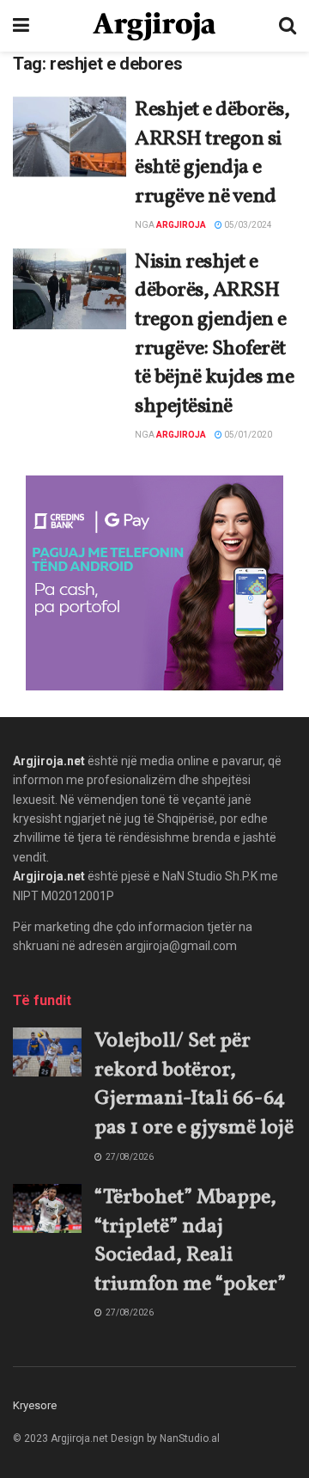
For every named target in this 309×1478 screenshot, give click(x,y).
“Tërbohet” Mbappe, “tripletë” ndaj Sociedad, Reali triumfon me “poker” (190, 1241)
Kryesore (35, 1405)
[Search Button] (287, 26)
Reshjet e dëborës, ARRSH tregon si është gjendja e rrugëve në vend (212, 153)
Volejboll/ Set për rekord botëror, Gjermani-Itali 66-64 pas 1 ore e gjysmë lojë (194, 1085)
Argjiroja (181, 225)
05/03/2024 (247, 225)
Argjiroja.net (49, 761)
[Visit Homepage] (154, 26)
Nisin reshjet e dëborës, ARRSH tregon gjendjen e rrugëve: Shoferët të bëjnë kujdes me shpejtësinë (214, 334)
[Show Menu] (21, 26)
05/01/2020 (247, 434)
